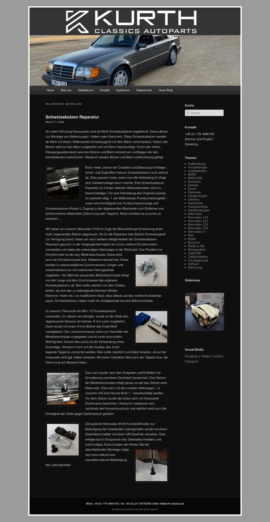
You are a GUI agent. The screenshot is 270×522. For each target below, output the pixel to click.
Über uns (66, 90)
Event (192, 188)
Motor (192, 239)
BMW (192, 174)
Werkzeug (195, 267)
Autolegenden (197, 171)
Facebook (191, 356)
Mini (191, 235)
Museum (194, 242)
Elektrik (193, 185)
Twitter (205, 356)
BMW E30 (195, 178)
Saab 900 (194, 253)
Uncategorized (198, 260)
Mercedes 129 (198, 228)
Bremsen (194, 181)
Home (50, 90)
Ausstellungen (197, 167)
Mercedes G (196, 231)
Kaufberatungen (199, 210)
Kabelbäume (85, 90)
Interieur (193, 199)
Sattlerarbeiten (198, 256)
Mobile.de (118, 509)
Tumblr (217, 356)
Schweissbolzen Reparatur (72, 117)
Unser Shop (165, 90)
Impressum (123, 90)
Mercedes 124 (198, 221)
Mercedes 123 (198, 217)
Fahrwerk (194, 192)
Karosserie (195, 203)
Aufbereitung (196, 163)
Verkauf (193, 264)
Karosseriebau (198, 206)
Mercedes (195, 214)
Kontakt (104, 90)
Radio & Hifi (196, 246)
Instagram (192, 361)
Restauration (196, 249)
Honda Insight (197, 196)
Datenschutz (144, 90)
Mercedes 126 (198, 224)
